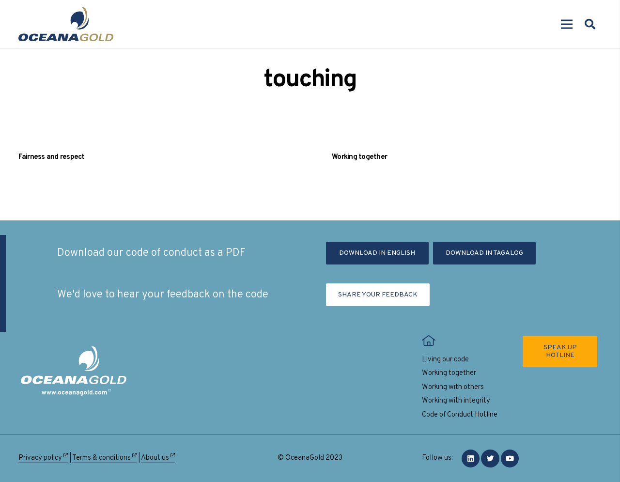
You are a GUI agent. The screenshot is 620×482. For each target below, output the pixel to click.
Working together (359, 157)
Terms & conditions (102, 458)
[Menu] (566, 24)
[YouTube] (510, 459)
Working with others (453, 387)
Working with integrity (456, 400)
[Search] (590, 24)
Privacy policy (40, 458)
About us (155, 458)
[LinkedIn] (471, 459)
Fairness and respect (51, 157)
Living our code (445, 359)
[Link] (65, 24)
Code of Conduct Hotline (459, 415)
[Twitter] (490, 459)
